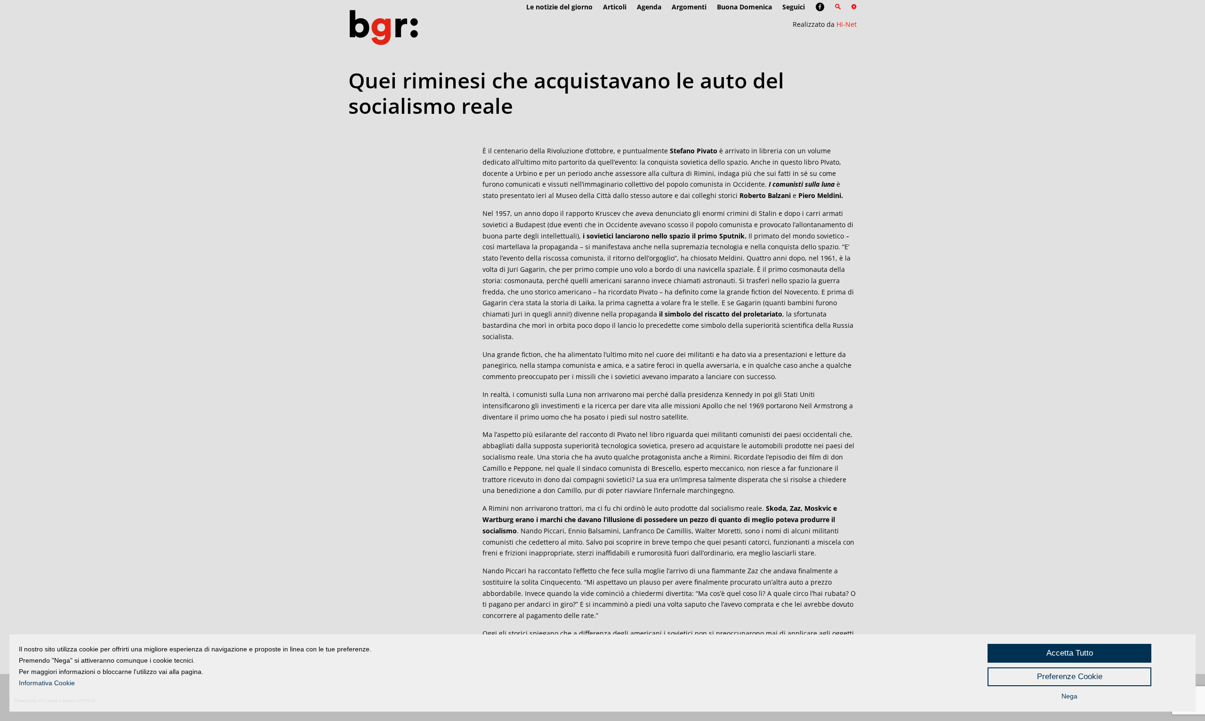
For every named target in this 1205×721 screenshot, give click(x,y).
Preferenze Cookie (1069, 676)
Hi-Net (846, 24)
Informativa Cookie (47, 683)
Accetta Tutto (1069, 653)
